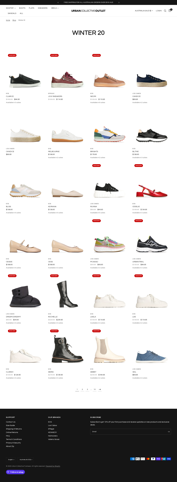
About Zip (10, 446)
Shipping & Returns (14, 429)
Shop (14, 20)
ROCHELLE (53, 317)
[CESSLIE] (151, 181)
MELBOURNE (53, 151)
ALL (21, 13)
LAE (134, 317)
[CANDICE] (151, 71)
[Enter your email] (168, 432)
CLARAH (9, 372)
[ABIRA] (67, 347)
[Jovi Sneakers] (67, 71)
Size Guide (10, 425)
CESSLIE (136, 206)
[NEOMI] (109, 71)
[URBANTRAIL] (151, 236)
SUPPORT (10, 417)
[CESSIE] (25, 236)
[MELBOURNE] (67, 126)
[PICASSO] (109, 236)
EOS (7, 93)
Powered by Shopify (53, 466)
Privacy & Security (13, 443)
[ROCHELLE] (67, 291)
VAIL (134, 372)
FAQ (8, 436)
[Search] (165, 11)
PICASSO (94, 262)
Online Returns (12, 432)
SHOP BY (10, 8)
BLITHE (135, 151)
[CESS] (67, 236)
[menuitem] (11, 8)
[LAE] (151, 291)
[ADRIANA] (67, 181)
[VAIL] (151, 347)
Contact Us (10, 422)
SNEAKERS (43, 8)
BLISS (8, 206)
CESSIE (9, 262)
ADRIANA (52, 206)
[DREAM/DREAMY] (25, 291)
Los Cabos (136, 93)
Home (8, 20)
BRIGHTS (94, 151)
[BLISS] (25, 181)
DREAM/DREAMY (13, 317)
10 (95, 389)
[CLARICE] (25, 71)
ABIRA (51, 372)
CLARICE (10, 96)
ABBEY (93, 372)
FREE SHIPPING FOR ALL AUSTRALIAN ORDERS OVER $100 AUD (88, 2)
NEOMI (93, 96)
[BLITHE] (151, 126)
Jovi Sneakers (55, 96)
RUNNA (93, 206)
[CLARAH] (25, 347)
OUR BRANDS (54, 417)
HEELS (54, 8)
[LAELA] (109, 291)
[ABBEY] (109, 347)
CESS (50, 262)
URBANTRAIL (138, 262)
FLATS (31, 8)
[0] (169, 11)
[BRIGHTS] (109, 126)
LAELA (93, 317)
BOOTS (22, 8)
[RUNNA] (109, 181)
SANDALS (12, 13)
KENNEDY (52, 432)
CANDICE (136, 96)
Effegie (51, 93)
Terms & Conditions (14, 439)
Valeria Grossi (53, 439)
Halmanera (52, 436)
